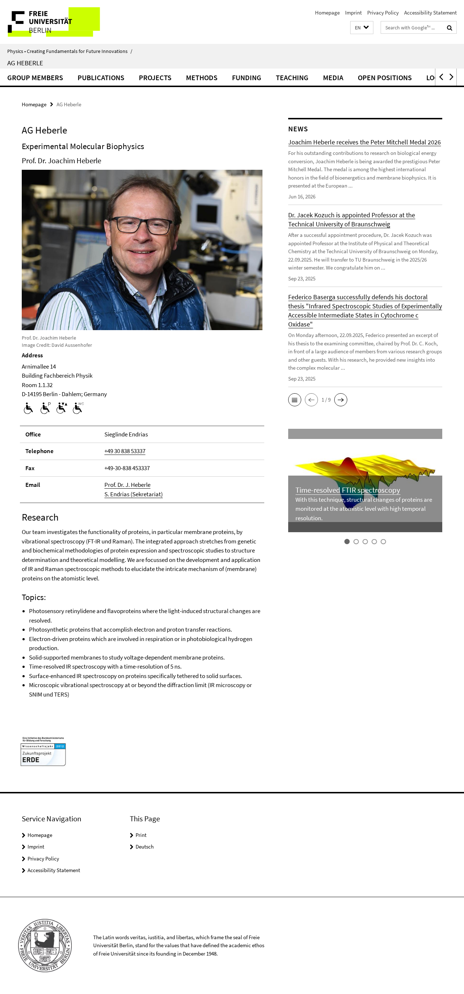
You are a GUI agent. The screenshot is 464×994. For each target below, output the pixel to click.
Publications (101, 77)
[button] (361, 27)
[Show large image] (142, 249)
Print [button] (141, 834)
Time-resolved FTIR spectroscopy (347, 490)
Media (333, 77)
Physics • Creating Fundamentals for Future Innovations (69, 51)
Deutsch (145, 846)
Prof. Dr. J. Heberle (127, 485)
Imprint (353, 12)
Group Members (35, 77)
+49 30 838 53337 (124, 451)
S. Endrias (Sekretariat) (133, 494)
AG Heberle (25, 62)
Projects (155, 77)
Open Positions (385, 77)
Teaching (292, 77)
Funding (246, 77)
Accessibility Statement (430, 12)
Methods (202, 77)
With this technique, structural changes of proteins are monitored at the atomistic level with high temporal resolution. (363, 509)
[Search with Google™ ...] (449, 27)
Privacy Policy (383, 12)
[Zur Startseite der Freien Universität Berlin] (60, 22)
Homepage (327, 12)
